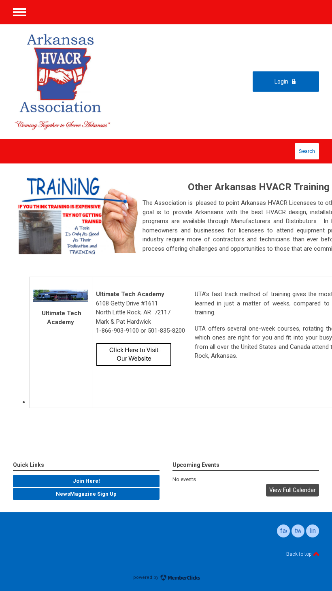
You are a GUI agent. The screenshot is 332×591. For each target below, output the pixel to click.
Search (307, 151)
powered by (146, 577)
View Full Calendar (292, 490)
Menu (19, 12)
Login (281, 81)
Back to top (299, 554)
